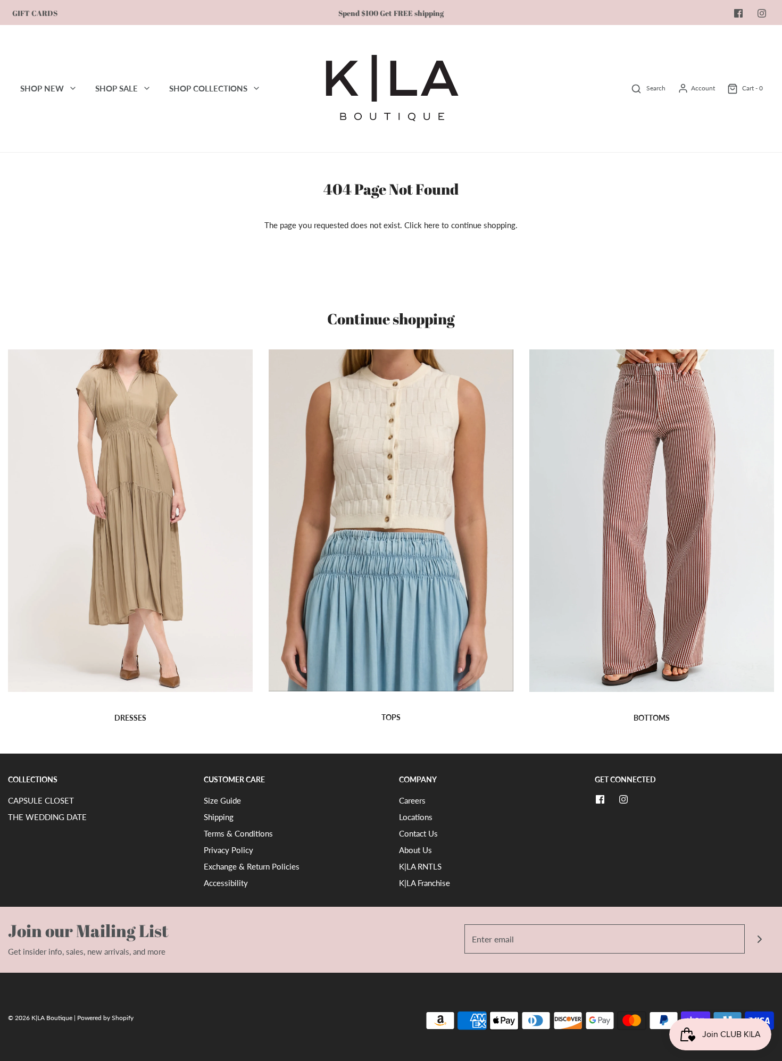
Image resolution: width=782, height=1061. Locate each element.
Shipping (219, 817)
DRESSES (130, 717)
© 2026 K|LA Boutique (41, 1018)
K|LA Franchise (424, 883)
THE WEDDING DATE (47, 817)
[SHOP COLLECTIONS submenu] (256, 88)
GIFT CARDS (34, 13)
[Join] (759, 939)
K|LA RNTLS (420, 866)
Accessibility (226, 883)
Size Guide (222, 800)
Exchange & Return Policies (252, 866)
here (431, 225)
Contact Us (418, 833)
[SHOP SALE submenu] (146, 88)
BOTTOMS (652, 717)
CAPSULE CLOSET (41, 800)
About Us (415, 850)
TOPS (391, 717)
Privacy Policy (228, 850)
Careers (412, 800)
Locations (415, 817)
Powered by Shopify (105, 1018)
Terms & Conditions (238, 833)
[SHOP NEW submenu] (72, 88)
